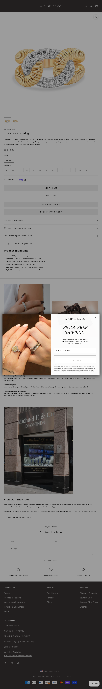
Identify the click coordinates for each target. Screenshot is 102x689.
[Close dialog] (95, 317)
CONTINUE (75, 360)
